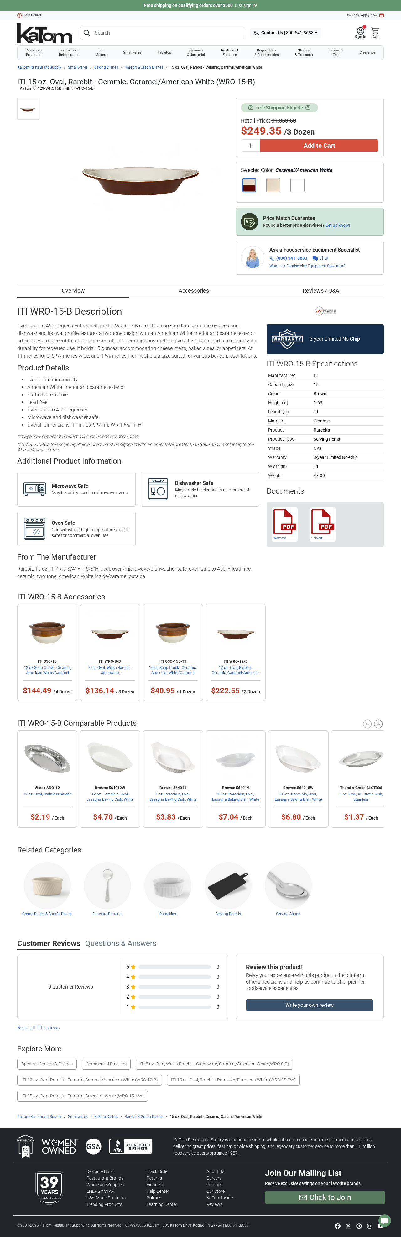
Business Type (336, 52)
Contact (214, 1184)
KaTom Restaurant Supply (39, 67)
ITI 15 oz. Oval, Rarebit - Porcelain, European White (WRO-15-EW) (233, 1079)
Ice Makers (101, 52)
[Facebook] (338, 1226)
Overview (73, 290)
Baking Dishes (106, 67)
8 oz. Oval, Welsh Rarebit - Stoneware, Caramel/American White (110, 673)
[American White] (273, 185)
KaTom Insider (220, 1197)
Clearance (367, 52)
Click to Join (330, 1197)
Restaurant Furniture (229, 52)
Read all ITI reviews (38, 1028)
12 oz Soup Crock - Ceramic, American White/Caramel (47, 670)
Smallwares (132, 52)
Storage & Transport (304, 52)
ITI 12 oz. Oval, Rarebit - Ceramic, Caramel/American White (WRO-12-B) (89, 1079)
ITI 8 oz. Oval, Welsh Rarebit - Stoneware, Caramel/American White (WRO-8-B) (214, 1063)
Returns (154, 1178)
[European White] (297, 185)
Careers (213, 1178)
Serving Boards (228, 914)
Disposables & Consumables (266, 52)
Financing (156, 1184)
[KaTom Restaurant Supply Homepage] (44, 33)
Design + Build (100, 1171)
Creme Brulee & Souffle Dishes (47, 914)
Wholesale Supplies (105, 1184)
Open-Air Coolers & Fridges (47, 1063)
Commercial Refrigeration (69, 52)
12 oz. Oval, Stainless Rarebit (47, 794)
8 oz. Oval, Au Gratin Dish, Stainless (361, 796)
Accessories (194, 290)
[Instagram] (369, 1226)
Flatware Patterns (107, 914)
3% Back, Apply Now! (362, 15)
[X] (348, 1226)
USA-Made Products (106, 1197)
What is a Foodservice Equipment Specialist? (307, 266)
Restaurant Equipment (34, 52)
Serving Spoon (288, 914)
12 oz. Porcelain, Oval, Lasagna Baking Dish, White (109, 796)
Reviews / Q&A (321, 290)
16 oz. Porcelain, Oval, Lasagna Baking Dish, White (235, 796)
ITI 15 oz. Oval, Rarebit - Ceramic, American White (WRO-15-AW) (82, 1095)
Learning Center (162, 1204)
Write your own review (309, 1005)
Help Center (32, 15)
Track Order (158, 1171)
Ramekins (167, 914)
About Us (215, 1171)
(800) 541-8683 (291, 258)
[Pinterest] (359, 1226)
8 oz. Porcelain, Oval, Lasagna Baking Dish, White (172, 796)
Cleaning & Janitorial (196, 52)
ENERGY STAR (100, 1191)
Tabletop (164, 52)
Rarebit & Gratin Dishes (144, 67)
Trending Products (104, 1204)
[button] (360, 33)
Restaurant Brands (104, 1178)
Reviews (214, 1204)
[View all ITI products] (325, 310)
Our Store (215, 1191)
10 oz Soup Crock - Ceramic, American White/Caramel (172, 670)
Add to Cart (319, 145)
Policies (154, 1197)
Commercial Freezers (106, 1063)
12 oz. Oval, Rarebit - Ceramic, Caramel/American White (236, 673)
